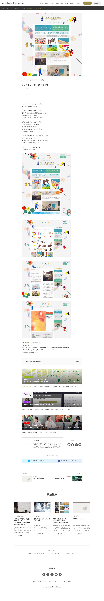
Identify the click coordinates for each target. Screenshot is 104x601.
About (41, 3)
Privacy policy (62, 581)
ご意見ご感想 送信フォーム (32, 361)
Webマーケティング (59, 516)
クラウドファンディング (28, 386)
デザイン (30, 553)
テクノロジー (49, 553)
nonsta (28, 94)
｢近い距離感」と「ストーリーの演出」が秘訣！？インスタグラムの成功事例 (61, 520)
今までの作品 (25, 89)
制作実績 (42, 80)
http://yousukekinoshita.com (32, 342)
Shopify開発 (37, 516)
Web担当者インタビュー (21, 516)
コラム (74, 553)
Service (47, 3)
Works (52, 3)
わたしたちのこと (66, 553)
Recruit (71, 3)
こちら (77, 386)
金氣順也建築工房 (59, 478)
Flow (57, 3)
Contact (69, 581)
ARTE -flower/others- (38, 478)
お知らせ (57, 553)
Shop (62, 3)
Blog (66, 3)
